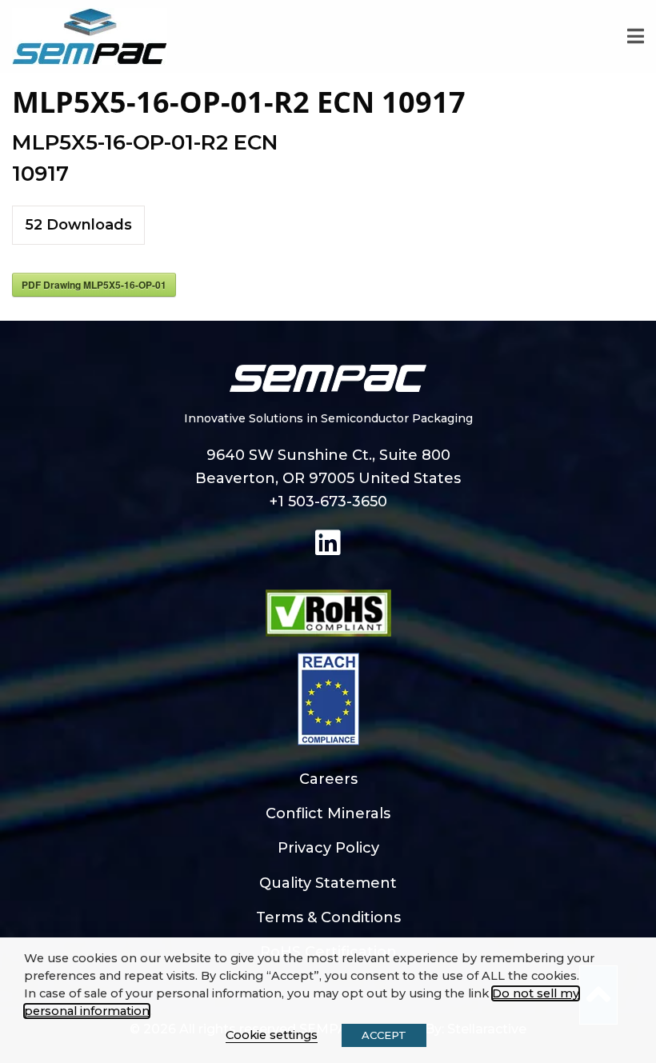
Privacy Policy (328, 848)
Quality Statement (328, 883)
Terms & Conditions (328, 917)
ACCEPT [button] (384, 1035)
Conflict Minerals (328, 813)
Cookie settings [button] (272, 1035)
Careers (328, 779)
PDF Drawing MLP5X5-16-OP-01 (94, 285)
